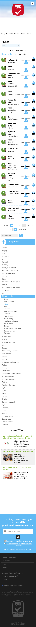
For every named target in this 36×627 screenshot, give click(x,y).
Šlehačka (7, 333)
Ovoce (4, 359)
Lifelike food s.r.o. (13, 119)
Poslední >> (22, 229)
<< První (5, 225)
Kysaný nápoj (8, 319)
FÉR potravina (6, 34)
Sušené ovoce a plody (9, 402)
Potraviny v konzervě (9, 379)
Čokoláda (5, 262)
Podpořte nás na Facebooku (13, 585)
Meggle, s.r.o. (11, 62)
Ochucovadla (6, 354)
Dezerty (5, 265)
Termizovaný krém (10, 331)
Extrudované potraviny (10, 270)
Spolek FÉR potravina (9, 558)
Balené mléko (8, 323)
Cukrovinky (5, 256)
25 (3, 74)
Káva (3, 279)
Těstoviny (5, 407)
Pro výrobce (6, 561)
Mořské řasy (6, 337)
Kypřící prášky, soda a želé (11, 287)
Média (4, 564)
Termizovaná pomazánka (12, 328)
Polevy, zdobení (7, 368)
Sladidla (4, 396)
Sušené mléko (8, 316)
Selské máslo (13, 149)
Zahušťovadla (6, 419)
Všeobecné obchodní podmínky (12, 573)
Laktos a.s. (11, 69)
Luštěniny (5, 290)
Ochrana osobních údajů (10, 576)
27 (3, 109)
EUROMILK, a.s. (12, 78)
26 (3, 82)
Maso (4, 293)
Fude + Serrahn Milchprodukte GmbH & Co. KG (12, 168)
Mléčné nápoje (9, 301)
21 (3, 174)
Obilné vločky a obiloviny (10, 351)
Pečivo (4, 365)
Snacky (4, 399)
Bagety (4, 250)
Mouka (4, 339)
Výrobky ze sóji (7, 416)
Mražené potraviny (8, 342)
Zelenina (5, 424)
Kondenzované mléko (11, 321)
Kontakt (4, 567)
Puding (4, 382)
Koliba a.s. (10, 128)
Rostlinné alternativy (9, 385)
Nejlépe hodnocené (8, 54)
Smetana (7, 314)
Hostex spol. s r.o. (13, 136)
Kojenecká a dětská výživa (11, 282)
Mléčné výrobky (7, 296)
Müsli (3, 345)
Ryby (4, 388)
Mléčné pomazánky (10, 311)
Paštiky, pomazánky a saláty (11, 362)
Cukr (3, 253)
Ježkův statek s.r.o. (13, 187)
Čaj (3, 259)
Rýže (4, 390)
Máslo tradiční (13, 208)
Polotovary (5, 371)
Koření (4, 285)
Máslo (10, 67)
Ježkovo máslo (13, 185)
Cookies (4, 579)
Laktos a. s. (11, 151)
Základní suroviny (7, 422)
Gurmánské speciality (9, 273)
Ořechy (4, 356)
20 (3, 58)
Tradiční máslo (13, 191)
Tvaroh (6, 326)
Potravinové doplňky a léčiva (11, 373)
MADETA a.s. (11, 210)
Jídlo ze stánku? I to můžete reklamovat (18, 452)
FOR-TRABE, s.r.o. (13, 159)
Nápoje (4, 348)
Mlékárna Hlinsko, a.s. (13, 104)
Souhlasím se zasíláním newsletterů (19, 541)
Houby (4, 276)
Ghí (9, 117)
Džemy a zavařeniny (9, 267)
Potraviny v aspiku (8, 376)
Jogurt (6, 299)
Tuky (3, 410)
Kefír (5, 306)
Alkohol (4, 248)
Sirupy (4, 393)
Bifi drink (7, 309)
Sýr (3, 405)
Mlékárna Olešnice (13, 144)
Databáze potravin (18, 34)
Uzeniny (4, 413)
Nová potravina (13, 242)
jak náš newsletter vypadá (22, 549)
